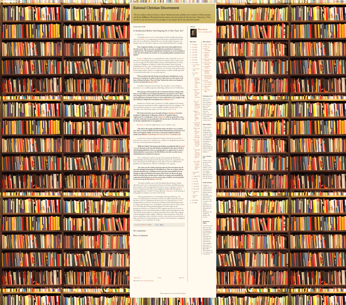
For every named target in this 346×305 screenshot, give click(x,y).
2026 (193, 44)
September (196, 172)
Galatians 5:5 (172, 113)
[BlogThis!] (157, 225)
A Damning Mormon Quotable (196, 124)
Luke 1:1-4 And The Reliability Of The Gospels (196, 143)
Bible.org (206, 47)
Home (159, 278)
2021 (193, 57)
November (197, 69)
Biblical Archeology (207, 49)
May (195, 184)
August (196, 176)
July (195, 179)
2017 (193, 203)
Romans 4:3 (161, 117)
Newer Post (137, 278)
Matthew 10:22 (146, 134)
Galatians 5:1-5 (168, 99)
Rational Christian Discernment (156, 8)
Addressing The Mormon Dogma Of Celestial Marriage (196, 132)
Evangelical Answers (207, 67)
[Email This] (156, 225)
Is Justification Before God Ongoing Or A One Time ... (196, 82)
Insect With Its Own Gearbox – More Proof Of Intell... (196, 165)
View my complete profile (205, 32)
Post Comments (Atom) (147, 281)
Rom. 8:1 (177, 201)
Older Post (181, 278)
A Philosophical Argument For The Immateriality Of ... (196, 153)
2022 (193, 55)
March (196, 189)
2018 (193, 200)
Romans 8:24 (152, 82)
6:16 (163, 134)
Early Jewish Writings (207, 63)
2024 (193, 50)
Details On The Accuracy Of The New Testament (196, 94)
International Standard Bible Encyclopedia (208, 76)
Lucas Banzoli (208, 84)
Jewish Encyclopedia (208, 81)
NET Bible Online (207, 87)
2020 (193, 60)
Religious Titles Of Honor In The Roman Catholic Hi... (196, 115)
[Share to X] (159, 225)
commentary (169, 191)
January (196, 195)
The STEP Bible (207, 90)
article (152, 37)
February (196, 191)
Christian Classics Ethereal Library (206, 55)
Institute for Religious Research (207, 71)
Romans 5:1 (143, 39)
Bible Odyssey (208, 44)
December (197, 65)
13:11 (167, 134)
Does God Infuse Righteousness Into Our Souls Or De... (196, 105)
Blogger (183, 293)
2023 (193, 52)
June (195, 181)
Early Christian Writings (208, 60)
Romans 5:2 (180, 59)
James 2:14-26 (172, 109)
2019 (193, 62)
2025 (193, 47)
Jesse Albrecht (203, 29)
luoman (172, 293)
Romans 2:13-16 (156, 134)
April (195, 186)
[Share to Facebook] (161, 225)
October (196, 73)
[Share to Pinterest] (163, 225)
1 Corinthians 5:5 (174, 134)
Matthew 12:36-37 (155, 179)
